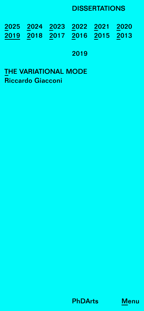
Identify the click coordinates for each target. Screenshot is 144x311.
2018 (35, 36)
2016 (79, 36)
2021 (102, 27)
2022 (79, 27)
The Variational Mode (46, 72)
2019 (12, 36)
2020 (124, 27)
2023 (57, 27)
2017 (57, 36)
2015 (102, 36)
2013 (124, 36)
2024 (35, 27)
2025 (12, 27)
